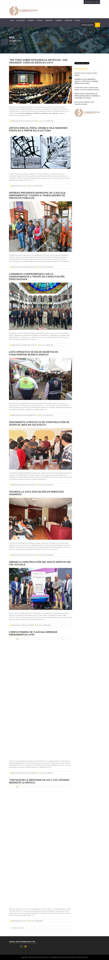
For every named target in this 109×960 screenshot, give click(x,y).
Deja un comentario (46, 121)
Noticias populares (87, 25)
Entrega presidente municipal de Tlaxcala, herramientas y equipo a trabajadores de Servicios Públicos (37, 195)
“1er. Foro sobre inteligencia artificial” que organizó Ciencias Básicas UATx (38, 61)
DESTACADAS (21, 20)
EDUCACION (33, 121)
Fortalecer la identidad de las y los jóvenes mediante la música (39, 781)
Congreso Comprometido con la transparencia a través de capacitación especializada (37, 276)
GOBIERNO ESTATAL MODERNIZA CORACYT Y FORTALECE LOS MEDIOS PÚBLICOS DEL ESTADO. (86, 81)
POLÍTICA (39, 20)
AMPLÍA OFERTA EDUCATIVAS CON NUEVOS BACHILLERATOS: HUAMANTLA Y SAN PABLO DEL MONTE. (87, 96)
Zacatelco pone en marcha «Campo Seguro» (85, 74)
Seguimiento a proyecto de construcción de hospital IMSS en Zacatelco (39, 423)
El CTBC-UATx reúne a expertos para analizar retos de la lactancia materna (86, 88)
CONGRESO (58, 20)
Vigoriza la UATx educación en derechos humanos (36, 493)
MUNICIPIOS (48, 20)
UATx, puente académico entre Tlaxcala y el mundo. (84, 103)
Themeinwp (71, 957)
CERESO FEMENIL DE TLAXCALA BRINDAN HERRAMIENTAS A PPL (33, 633)
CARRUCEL (24, 625)
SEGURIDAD (68, 20)
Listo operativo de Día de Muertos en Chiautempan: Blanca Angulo (33, 353)
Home (12, 20)
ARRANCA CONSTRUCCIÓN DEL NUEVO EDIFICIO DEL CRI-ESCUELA (40, 563)
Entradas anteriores (18, 928)
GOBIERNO (31, 20)
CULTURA (77, 20)
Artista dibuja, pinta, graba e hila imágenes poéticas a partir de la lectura (38, 129)
